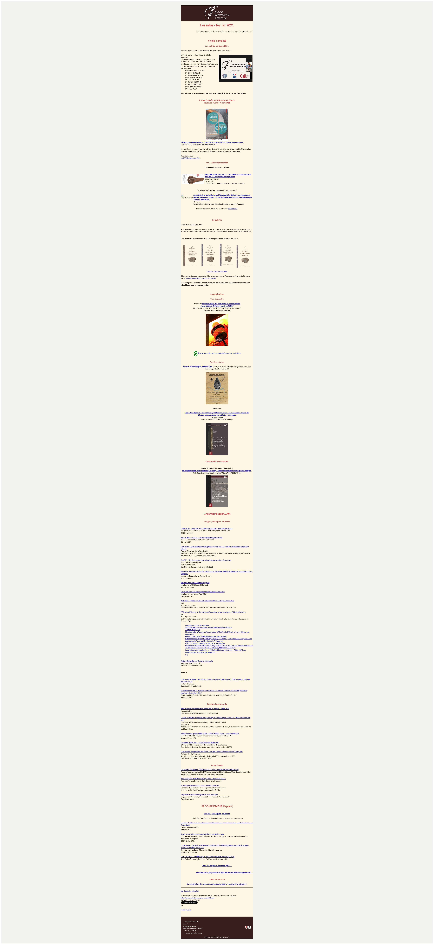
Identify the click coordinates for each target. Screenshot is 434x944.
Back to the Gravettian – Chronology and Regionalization (201, 538)
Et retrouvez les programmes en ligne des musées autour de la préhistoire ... (224, 873)
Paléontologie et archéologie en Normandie (197, 661)
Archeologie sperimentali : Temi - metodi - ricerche (200, 786)
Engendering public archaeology (197, 625)
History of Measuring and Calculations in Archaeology (205, 643)
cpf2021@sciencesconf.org (190, 158)
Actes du (186, 367)
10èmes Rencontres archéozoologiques (195, 583)
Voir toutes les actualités (190, 891)
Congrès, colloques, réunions (217, 814)
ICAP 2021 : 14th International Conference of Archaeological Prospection (207, 601)
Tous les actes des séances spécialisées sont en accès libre (219, 353)
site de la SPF (232, 209)
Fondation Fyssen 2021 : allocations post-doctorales (199, 743)
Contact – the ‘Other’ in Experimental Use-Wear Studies (205, 637)
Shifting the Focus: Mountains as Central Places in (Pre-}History (208, 628)
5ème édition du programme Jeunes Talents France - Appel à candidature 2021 (210, 734)
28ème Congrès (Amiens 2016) (201, 367)
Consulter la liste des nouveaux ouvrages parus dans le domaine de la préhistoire (216, 884)
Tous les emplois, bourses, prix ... (217, 866)
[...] (186, 655)
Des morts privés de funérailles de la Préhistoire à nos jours (203, 592)
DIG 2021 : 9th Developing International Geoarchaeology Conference (206, 560)
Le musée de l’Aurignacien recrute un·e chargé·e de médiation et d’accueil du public (212, 752)
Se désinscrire (186, 910)
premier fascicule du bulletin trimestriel (201, 278)
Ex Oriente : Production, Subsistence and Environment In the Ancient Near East (209, 770)
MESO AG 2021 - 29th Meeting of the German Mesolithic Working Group (207, 857)
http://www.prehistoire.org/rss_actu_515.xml (197, 898)
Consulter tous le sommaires (217, 272)
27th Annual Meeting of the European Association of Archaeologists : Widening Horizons (213, 612)
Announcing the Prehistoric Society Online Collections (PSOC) (203, 779)
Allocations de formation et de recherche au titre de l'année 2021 (205, 709)
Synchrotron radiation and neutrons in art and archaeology (202, 834)
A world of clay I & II (192, 630)
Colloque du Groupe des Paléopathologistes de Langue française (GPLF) (207, 529)
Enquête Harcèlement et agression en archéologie (199, 795)
